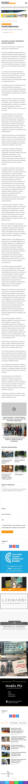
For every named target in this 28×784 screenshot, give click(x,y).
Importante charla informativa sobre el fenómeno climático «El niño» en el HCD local (17, 730)
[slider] (12, 589)
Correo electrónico (6, 514)
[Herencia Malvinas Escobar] (21, 454)
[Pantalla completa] (24, 589)
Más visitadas (13, 723)
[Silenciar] (22, 589)
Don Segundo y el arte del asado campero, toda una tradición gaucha (7, 477)
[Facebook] (10, 546)
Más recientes (4, 723)
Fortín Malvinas (19, 474)
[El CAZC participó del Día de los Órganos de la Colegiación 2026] (6, 754)
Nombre (4, 508)
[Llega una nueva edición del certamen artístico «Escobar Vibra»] (6, 761)
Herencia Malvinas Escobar (20, 460)
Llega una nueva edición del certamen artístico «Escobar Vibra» (18, 761)
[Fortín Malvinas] (21, 468)
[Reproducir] (3, 589)
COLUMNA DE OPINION (11, 21)
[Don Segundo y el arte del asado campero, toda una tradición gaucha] (7, 468)
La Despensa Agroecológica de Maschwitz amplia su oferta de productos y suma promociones (18, 739)
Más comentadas (23, 723)
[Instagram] (17, 546)
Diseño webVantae (7, 773)
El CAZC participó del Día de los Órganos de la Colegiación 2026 (18, 754)
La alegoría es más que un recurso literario (7, 461)
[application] (14, 584)
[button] (14, 584)
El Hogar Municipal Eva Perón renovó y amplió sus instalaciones (18, 747)
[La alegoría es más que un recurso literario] (7, 454)
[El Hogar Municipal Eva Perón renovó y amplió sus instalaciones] (6, 747)
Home (4, 21)
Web (3, 519)
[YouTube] (14, 546)
